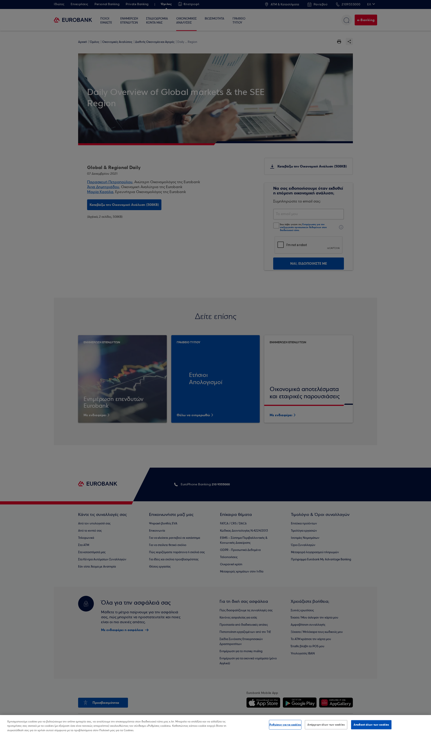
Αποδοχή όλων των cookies (371, 724)
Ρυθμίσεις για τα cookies (285, 724)
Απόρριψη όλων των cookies (326, 724)
